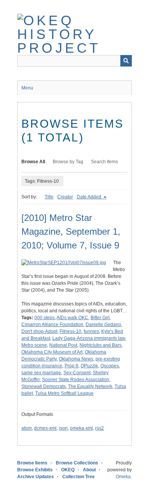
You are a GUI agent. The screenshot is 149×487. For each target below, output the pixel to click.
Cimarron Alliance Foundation (52, 324)
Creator (65, 197)
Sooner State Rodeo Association (75, 379)
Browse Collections (77, 463)
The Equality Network (90, 386)
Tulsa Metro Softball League (64, 393)
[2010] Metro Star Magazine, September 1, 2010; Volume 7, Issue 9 (70, 231)
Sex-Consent (77, 372)
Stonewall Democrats (43, 386)
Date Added (89, 197)
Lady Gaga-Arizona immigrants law (88, 338)
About (89, 469)
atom (26, 428)
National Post (63, 345)
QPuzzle (89, 365)
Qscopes (109, 365)
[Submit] (126, 61)
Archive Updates (35, 476)
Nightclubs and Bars (100, 345)
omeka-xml (81, 428)
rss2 (99, 428)
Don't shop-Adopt (39, 331)
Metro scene (34, 345)
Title (49, 197)
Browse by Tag (68, 161)
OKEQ (67, 469)
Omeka (123, 476)
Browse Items (32, 463)
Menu (27, 88)
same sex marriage (41, 372)
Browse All (33, 161)
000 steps (44, 317)
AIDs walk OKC (72, 317)
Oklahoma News (76, 359)
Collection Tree (78, 476)
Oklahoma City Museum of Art (52, 352)
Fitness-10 (70, 331)
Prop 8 (71, 365)
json (63, 428)
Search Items (104, 161)
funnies (91, 331)
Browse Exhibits (35, 469)
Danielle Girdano (103, 324)
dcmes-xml (45, 428)
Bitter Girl (100, 317)
